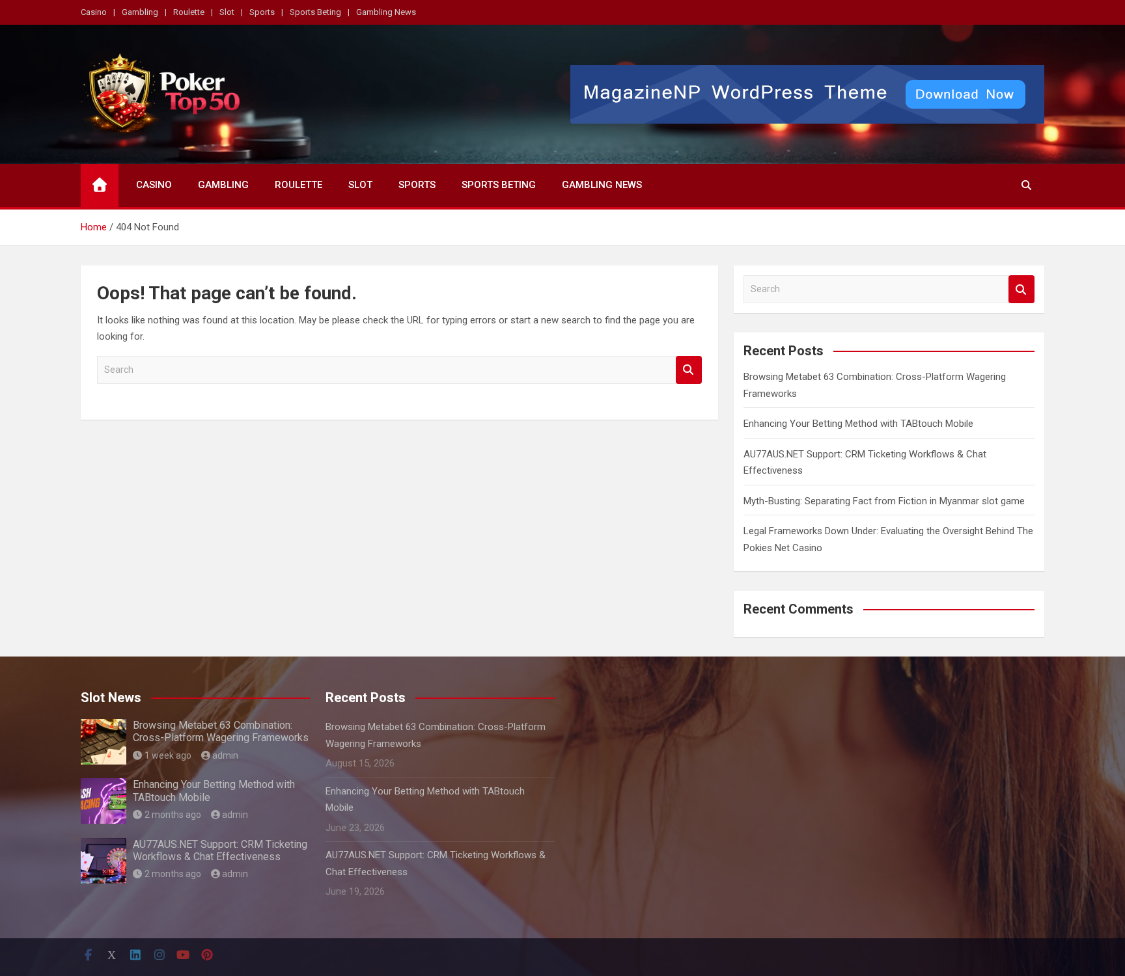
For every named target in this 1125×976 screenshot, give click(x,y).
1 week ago (168, 755)
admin (225, 755)
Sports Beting (315, 12)
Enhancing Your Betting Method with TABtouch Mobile (858, 423)
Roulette (188, 12)
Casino (94, 12)
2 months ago (173, 814)
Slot (226, 12)
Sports (262, 12)
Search (689, 370)
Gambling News (386, 12)
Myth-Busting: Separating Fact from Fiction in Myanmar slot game (884, 501)
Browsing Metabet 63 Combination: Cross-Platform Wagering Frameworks (221, 731)
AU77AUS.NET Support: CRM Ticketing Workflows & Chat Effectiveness (220, 850)
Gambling (140, 12)
